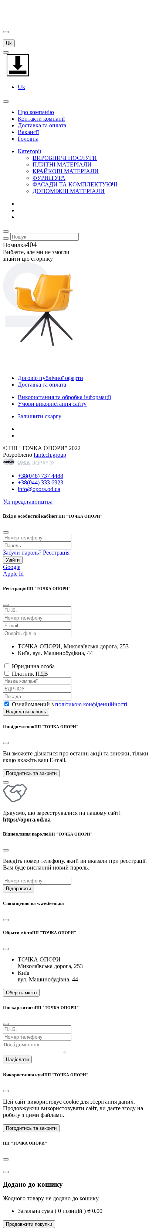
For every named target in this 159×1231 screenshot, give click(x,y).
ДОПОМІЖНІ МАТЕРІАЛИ (69, 191)
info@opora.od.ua (39, 489)
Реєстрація (56, 552)
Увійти (13, 560)
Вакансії (28, 132)
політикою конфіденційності (91, 704)
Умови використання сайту (52, 404)
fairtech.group (50, 455)
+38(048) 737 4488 (40, 476)
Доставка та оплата (42, 125)
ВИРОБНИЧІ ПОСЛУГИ (65, 158)
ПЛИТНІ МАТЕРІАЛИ (62, 164)
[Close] (6, 743)
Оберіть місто (21, 992)
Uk (9, 43)
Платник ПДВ (30, 674)
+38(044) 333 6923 (40, 482)
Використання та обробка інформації (64, 397)
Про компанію (36, 112)
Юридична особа (33, 666)
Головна (28, 139)
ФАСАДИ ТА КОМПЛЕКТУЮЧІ (75, 184)
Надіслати (17, 1059)
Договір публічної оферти (50, 378)
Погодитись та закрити (31, 773)
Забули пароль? (22, 552)
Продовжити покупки (29, 1224)
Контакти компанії (41, 119)
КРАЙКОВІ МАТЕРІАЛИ (66, 171)
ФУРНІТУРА (49, 178)
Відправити (18, 888)
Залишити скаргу (39, 416)
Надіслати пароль (26, 711)
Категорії (29, 151)
